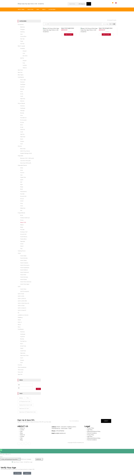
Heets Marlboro (24, 270)
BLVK (21, 215)
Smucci (22, 198)
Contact (22, 429)
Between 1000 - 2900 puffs (27, 158)
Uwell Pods (23, 350)
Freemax (22, 82)
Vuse (21, 143)
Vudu (21, 205)
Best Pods (22, 148)
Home (19, 14)
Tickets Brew (23, 239)
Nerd (21, 189)
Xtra (21, 210)
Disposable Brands (22, 165)
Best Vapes (20, 74)
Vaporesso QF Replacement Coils (27, 412)
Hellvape (22, 110)
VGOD (21, 201)
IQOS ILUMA (21, 296)
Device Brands (21, 103)
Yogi (21, 248)
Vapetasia (22, 241)
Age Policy (89, 429)
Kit (18, 312)
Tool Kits (22, 43)
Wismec (22, 101)
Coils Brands (21, 77)
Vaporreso (22, 98)
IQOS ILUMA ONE (22, 301)
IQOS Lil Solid (21, 305)
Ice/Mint (25, 65)
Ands (21, 170)
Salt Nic (22, 58)
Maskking (20, 317)
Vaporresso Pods (24, 355)
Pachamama (23, 191)
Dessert (25, 51)
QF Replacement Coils (24, 401)
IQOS (19, 286)
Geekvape (22, 108)
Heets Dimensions (24, 265)
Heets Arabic (23, 255)
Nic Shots (25, 55)
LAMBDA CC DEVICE (23, 315)
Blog (21, 433)
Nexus (19, 324)
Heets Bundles (23, 258)
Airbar (21, 167)
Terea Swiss (20, 369)
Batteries (22, 27)
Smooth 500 (23, 196)
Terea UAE (20, 372)
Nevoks (22, 89)
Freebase (22, 48)
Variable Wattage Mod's (26, 153)
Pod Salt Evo (23, 117)
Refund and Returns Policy (93, 431)
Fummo (22, 172)
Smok (21, 94)
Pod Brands (20, 329)
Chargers (22, 29)
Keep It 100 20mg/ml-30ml (105, 28)
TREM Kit (22, 129)
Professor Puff (23, 232)
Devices (20, 146)
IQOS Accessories (24, 291)
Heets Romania (24, 277)
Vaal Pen (22, 134)
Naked (21, 224)
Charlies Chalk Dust (25, 217)
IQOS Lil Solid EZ (22, 310)
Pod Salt (22, 194)
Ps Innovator (23, 120)
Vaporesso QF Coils (24, 408)
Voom (21, 139)
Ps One (22, 122)
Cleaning (22, 31)
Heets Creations (24, 263)
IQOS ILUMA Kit (22, 298)
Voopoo (22, 141)
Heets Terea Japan (24, 284)
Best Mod (20, 70)
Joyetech (22, 86)
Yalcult (21, 246)
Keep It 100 (23, 222)
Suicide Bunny (23, 236)
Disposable (20, 155)
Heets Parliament (24, 272)
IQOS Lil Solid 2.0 (22, 308)
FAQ (21, 431)
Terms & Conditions (92, 433)
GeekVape (22, 84)
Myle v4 (20, 322)
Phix (28, 398)
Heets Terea (23, 289)
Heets (19, 253)
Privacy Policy (90, 428)
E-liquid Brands (26, 14)
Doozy (21, 220)
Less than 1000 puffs (25, 160)
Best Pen (20, 72)
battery (21, 398)
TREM (21, 348)
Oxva (21, 91)
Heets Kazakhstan (24, 267)
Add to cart (68, 34)
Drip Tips (22, 39)
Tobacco (25, 67)
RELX (21, 124)
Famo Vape (23, 79)
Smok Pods (23, 346)
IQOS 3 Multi (21, 293)
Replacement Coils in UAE (25, 405)
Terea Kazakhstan (22, 367)
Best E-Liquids (21, 46)
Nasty (21, 186)
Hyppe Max (23, 177)
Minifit (19, 319)
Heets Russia (23, 279)
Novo (19, 327)
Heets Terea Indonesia (25, 281)
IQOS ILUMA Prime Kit (23, 303)
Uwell (21, 96)
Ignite (21, 179)
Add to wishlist (62, 34)
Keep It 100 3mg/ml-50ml (67, 28)
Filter (38, 388)
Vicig (21, 203)
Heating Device (21, 251)
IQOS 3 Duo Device (25, 151)
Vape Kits (20, 374)
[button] (115, 4)
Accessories (21, 24)
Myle (21, 184)
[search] (88, 4)
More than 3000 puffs (25, 163)
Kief (21, 182)
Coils (21, 34)
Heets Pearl (23, 274)
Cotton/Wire (23, 36)
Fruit (24, 53)
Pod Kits (20, 365)
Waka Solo (22, 208)
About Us (22, 428)
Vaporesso (22, 136)
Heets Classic (23, 260)
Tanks (21, 41)
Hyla (21, 175)
